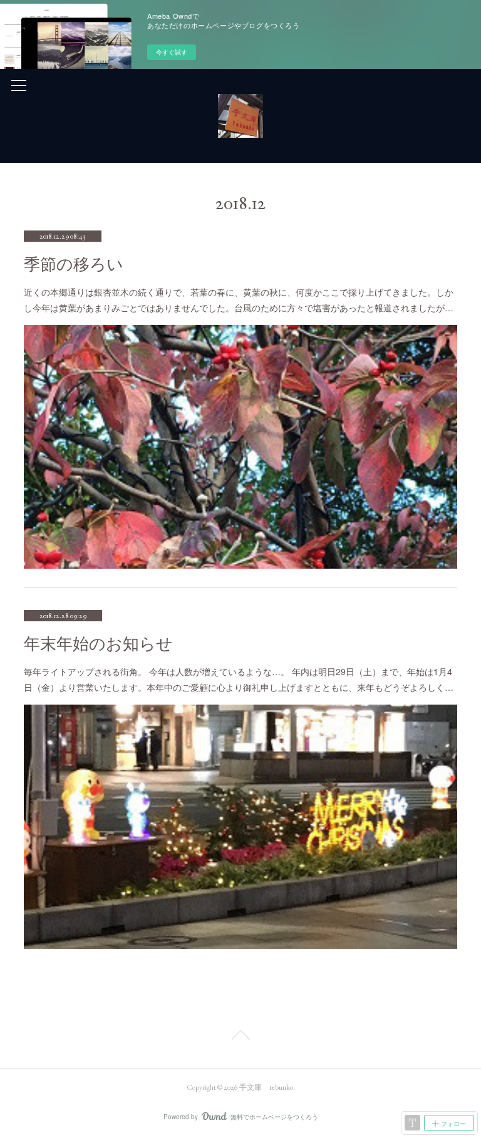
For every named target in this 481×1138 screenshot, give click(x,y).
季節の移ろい (73, 265)
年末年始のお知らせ (98, 644)
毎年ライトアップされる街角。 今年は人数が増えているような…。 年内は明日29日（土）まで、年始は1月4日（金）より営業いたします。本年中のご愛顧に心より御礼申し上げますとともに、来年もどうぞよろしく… (238, 679)
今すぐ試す (171, 52)
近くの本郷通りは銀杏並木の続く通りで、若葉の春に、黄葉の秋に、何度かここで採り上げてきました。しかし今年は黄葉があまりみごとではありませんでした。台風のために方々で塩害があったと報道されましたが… (238, 300)
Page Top (240, 1037)
